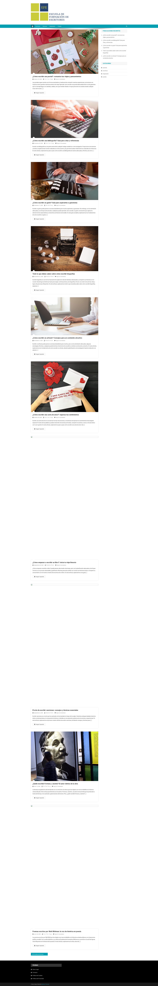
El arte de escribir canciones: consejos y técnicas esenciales (55, 710)
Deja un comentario (60, 79)
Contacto (35, 972)
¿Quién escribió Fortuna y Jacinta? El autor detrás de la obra (55, 784)
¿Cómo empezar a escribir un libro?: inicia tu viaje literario (54, 562)
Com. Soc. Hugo (48, 79)
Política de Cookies (37, 975)
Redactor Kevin (50, 276)
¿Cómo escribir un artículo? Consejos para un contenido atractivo (57, 338)
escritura (37, 26)
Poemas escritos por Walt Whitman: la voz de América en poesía (57, 931)
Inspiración (52, 26)
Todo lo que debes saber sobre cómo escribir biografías (54, 274)
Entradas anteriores (38, 954)
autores (45, 26)
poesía (59, 26)
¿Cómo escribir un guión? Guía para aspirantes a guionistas (55, 203)
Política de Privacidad (38, 978)
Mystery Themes (45, 984)
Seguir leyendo (40, 92)
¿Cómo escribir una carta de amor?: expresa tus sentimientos (56, 415)
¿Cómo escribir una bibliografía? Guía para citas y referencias (56, 141)
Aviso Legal (36, 969)
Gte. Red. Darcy (49, 205)
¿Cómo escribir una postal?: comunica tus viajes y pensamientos (57, 76)
